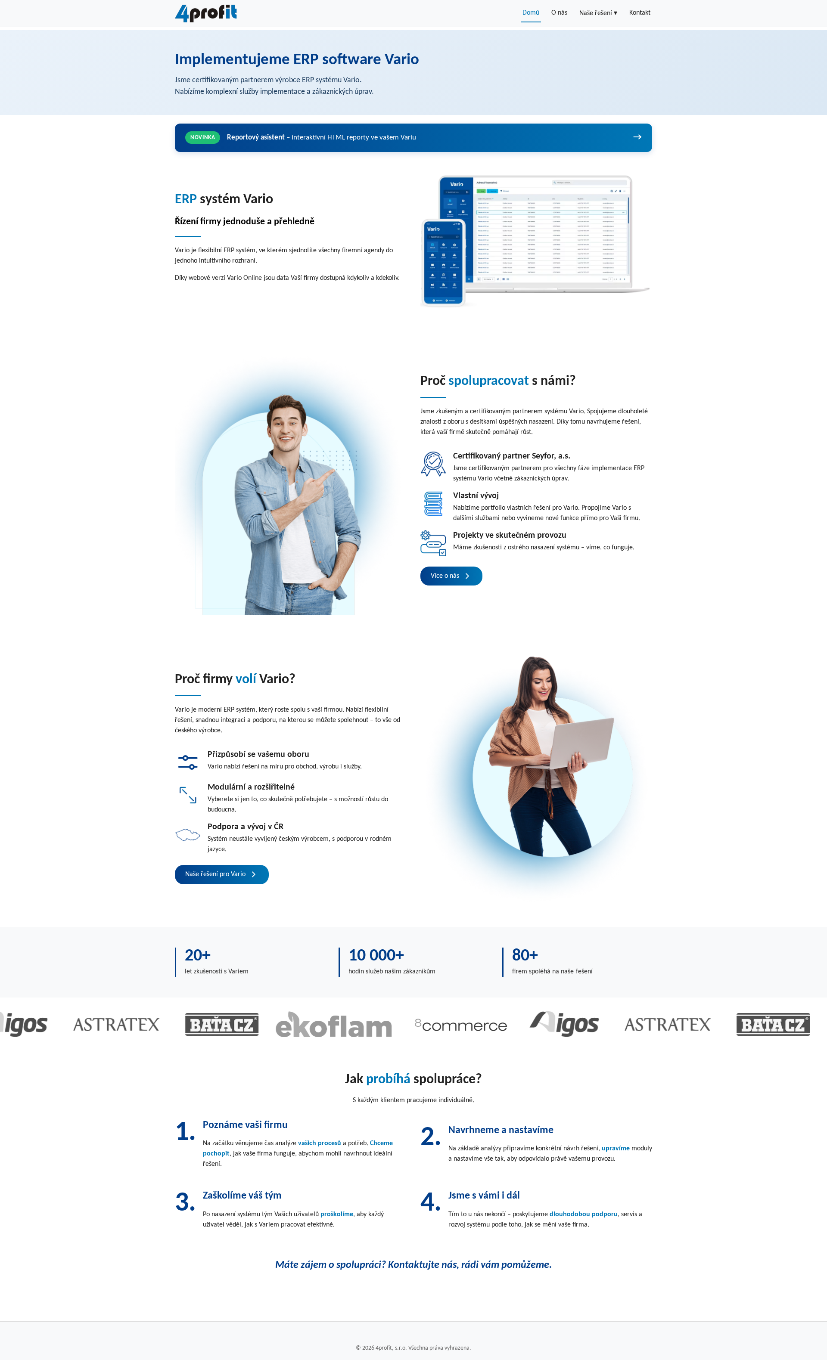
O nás (559, 12)
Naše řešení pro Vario (215, 874)
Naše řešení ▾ (598, 13)
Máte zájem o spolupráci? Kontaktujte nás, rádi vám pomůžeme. (413, 1265)
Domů (530, 12)
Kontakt (639, 12)
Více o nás (445, 576)
